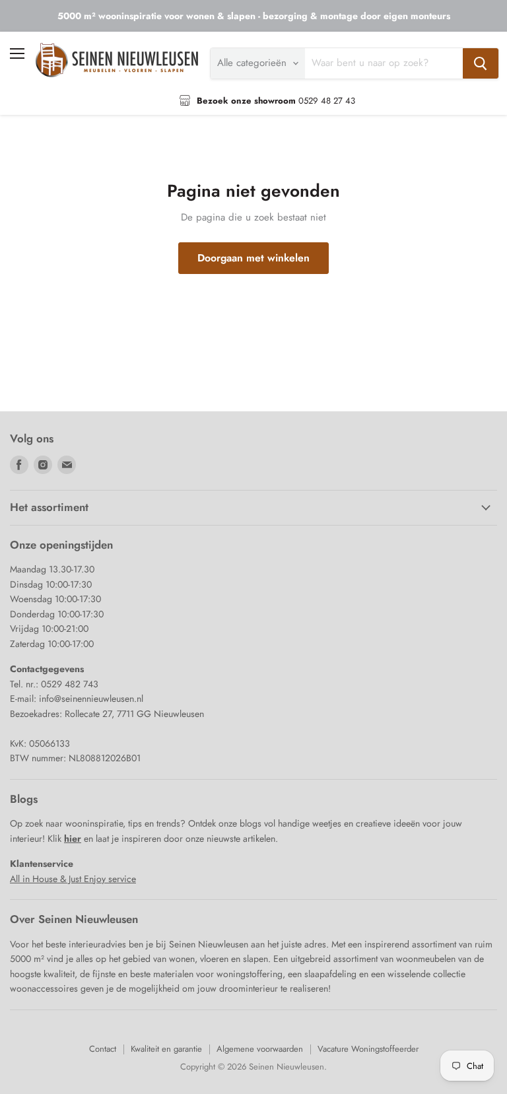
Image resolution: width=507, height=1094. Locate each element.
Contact (102, 1049)
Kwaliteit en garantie (166, 1049)
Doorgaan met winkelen (253, 257)
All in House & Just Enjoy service (73, 878)
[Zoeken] (480, 63)
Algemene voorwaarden (260, 1049)
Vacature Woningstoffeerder (368, 1049)
